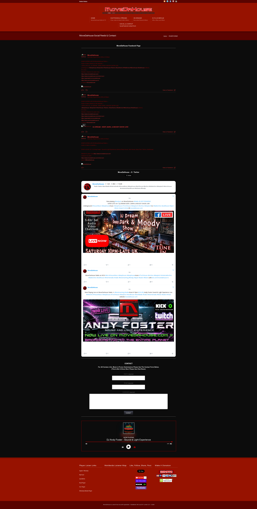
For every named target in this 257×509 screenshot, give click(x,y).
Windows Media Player (85, 491)
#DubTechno (119, 67)
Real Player (82, 483)
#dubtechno (157, 206)
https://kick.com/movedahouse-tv (90, 80)
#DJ (142, 292)
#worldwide (138, 294)
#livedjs (131, 278)
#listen (116, 208)
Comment (128, 392)
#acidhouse (165, 206)
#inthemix (89, 294)
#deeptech (134, 206)
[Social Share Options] (175, 90)
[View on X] (173, 196)
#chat (126, 208)
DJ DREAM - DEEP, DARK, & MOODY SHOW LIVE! (110, 127)
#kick (107, 275)
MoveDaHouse (93, 55)
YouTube (173, 1)
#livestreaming (123, 278)
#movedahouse (91, 82)
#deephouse (106, 206)
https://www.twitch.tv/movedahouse (90, 78)
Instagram (176, 1)
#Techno (113, 67)
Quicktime (82, 479)
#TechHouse (107, 67)
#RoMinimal (126, 67)
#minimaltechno (166, 275)
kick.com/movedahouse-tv (160, 278)
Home (165, 36)
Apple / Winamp (83, 471)
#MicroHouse (133, 67)
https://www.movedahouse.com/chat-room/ (92, 76)
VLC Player (82, 487)
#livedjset (118, 201)
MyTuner (81, 475)
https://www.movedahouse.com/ (89, 74)
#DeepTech (100, 67)
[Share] (172, 264)
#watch (121, 208)
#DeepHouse (93, 67)
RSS (164, 1)
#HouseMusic (96, 206)
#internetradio (109, 278)
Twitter (167, 1)
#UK (139, 292)
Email (128, 383)
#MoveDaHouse (89, 160)
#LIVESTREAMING (145, 201)
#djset (172, 206)
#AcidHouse (141, 67)
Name (128, 374)
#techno (141, 206)
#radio (116, 278)
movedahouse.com (136, 208)
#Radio (136, 201)
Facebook (170, 1)
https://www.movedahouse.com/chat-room (92, 158)
